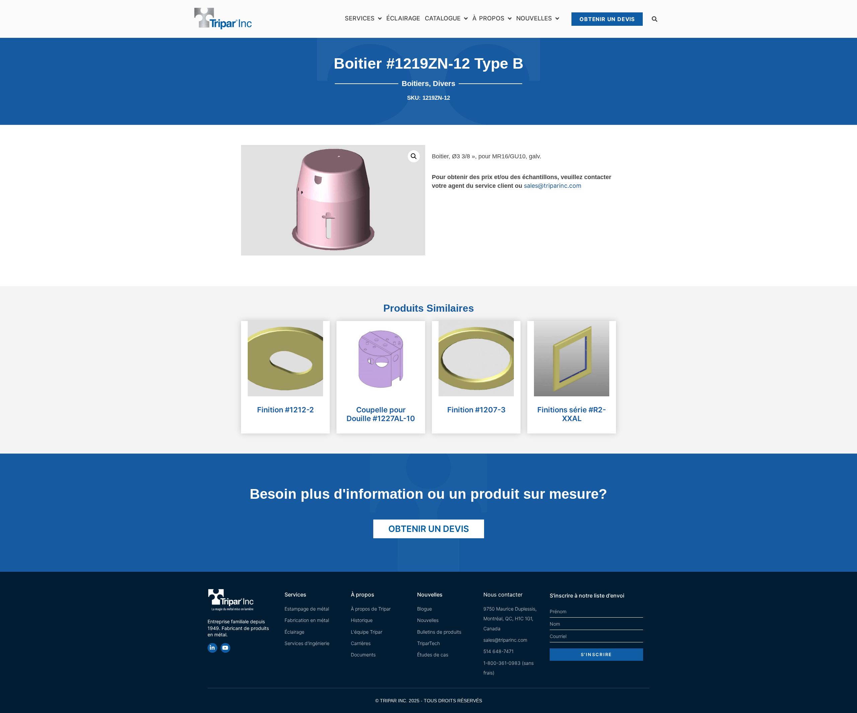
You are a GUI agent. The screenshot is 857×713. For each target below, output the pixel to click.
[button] (654, 19)
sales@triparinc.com (552, 185)
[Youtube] (225, 648)
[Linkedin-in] (212, 648)
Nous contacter (503, 594)
